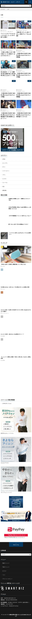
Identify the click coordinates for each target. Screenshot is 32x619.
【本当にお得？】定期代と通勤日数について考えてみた (13, 264)
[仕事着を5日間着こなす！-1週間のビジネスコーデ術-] (4, 201)
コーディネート (5, 170)
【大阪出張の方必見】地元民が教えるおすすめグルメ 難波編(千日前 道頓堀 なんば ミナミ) (8, 115)
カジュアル (4, 163)
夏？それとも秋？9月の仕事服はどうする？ (18, 224)
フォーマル (4, 182)
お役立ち (10, 50)
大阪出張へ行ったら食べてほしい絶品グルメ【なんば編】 (23, 33)
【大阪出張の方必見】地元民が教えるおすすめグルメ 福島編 (23, 55)
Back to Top (16, 544)
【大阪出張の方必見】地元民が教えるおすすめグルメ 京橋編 (23, 75)
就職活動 (4, 190)
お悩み (3, 159)
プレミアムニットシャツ (6, 492)
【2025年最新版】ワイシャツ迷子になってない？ (20, 215)
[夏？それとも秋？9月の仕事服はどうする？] (4, 227)
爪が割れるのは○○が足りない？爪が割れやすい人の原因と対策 (15, 287)
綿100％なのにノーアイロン (7, 433)
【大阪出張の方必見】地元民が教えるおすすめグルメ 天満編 (8, 94)
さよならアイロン (5, 462)
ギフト (3, 166)
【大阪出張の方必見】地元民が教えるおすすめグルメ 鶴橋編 (23, 94)
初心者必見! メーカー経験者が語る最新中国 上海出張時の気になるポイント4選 (8, 73)
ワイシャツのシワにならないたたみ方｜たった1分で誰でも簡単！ (8, 35)
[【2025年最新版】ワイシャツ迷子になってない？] (4, 218)
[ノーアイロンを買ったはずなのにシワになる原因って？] (4, 235)
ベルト (3, 574)
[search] (30, 6)
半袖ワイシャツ (5, 567)
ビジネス (4, 178)
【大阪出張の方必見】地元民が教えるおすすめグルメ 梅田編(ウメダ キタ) (23, 114)
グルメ (25, 30)
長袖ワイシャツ (5, 563)
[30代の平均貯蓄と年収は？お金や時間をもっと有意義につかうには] (4, 209)
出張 (14, 21)
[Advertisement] (16, 380)
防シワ (11, 31)
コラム (3, 174)
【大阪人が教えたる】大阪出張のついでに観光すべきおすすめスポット (8, 53)
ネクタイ (4, 571)
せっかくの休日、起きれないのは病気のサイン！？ (12, 334)
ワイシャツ (4, 31)
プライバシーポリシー (7, 578)
